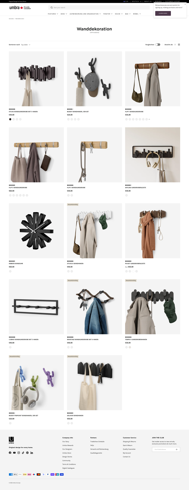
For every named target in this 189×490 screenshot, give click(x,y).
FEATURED (52, 14)
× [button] (185, 4)
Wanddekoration (19, 18)
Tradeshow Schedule (97, 441)
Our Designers (67, 449)
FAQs (92, 445)
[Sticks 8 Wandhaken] (94, 230)
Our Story (65, 441)
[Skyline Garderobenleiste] (152, 154)
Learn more (163, 13)
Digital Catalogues (68, 468)
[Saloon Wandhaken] (94, 382)
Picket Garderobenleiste (135, 263)
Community (66, 460)
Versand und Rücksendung (99, 449)
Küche (117, 14)
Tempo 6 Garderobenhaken (136, 339)
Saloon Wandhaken (75, 415)
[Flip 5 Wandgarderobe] (152, 78)
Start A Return (127, 445)
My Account (127, 453)
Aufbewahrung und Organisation (84, 14)
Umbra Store (66, 453)
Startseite (11, 18)
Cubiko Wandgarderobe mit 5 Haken (23, 339)
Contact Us (126, 457)
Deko (63, 14)
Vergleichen (149, 45)
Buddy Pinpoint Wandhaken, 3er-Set (23, 415)
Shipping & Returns (129, 441)
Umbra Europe (16, 483)
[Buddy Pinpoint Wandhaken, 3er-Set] (36, 382)
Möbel (136, 14)
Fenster (106, 14)
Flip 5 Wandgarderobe (134, 112)
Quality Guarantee (129, 449)
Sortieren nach (14, 45)
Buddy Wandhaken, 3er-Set (78, 112)
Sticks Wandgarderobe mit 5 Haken (23, 112)
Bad (126, 14)
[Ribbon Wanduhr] (36, 230)
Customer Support (172, 1)
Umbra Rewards (67, 445)
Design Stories (67, 457)
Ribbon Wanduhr (16, 263)
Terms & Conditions (69, 464)
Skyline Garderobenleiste (135, 188)
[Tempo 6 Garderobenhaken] (152, 306)
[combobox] (99, 7)
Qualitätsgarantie (96, 453)
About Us (148, 1)
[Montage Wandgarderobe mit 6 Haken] (94, 306)
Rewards (158, 1)
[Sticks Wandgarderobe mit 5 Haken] (36, 78)
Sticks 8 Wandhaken (75, 263)
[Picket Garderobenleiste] (152, 230)
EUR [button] (127, 1)
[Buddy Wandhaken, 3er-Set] (94, 78)
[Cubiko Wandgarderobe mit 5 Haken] (36, 306)
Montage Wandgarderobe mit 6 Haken (82, 339)
